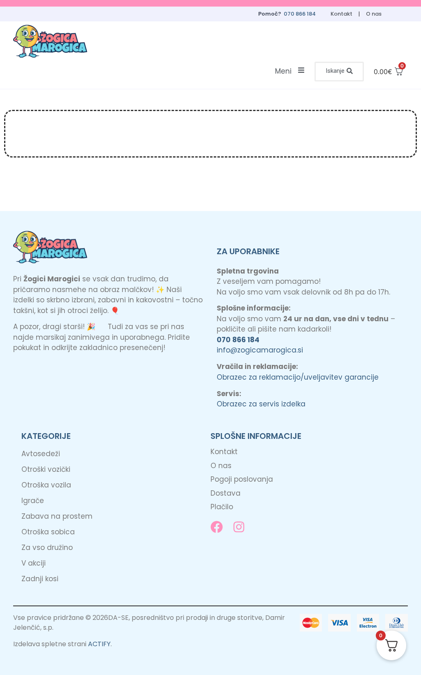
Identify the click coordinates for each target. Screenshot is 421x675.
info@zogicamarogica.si (260, 350)
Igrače (32, 501)
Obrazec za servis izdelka (261, 404)
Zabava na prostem (57, 516)
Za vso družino (47, 547)
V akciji (33, 563)
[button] (339, 71)
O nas (374, 14)
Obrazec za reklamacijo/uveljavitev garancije (298, 377)
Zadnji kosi (39, 579)
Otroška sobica (48, 532)
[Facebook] (216, 527)
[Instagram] (239, 527)
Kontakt (341, 14)
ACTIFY (99, 644)
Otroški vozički (45, 469)
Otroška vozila (46, 485)
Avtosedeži (40, 454)
